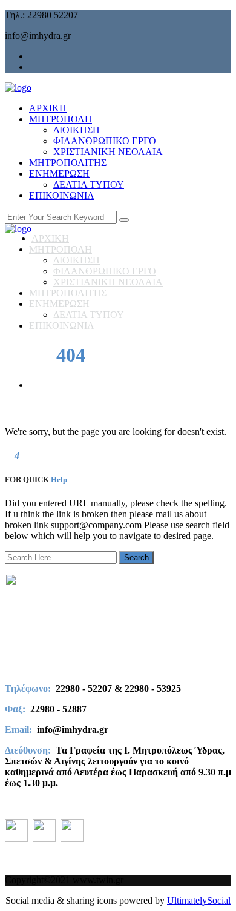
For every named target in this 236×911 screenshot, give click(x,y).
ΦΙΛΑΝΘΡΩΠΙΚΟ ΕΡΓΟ (104, 141)
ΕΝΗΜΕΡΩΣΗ (59, 173)
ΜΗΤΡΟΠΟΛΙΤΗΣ (68, 162)
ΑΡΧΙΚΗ (48, 108)
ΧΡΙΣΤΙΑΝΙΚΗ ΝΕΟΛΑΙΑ (108, 152)
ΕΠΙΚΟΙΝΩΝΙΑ (61, 195)
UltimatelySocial (199, 900)
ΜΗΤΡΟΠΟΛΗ (60, 119)
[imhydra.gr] (18, 87)
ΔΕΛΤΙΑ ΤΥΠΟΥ (88, 184)
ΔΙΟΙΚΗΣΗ (76, 130)
